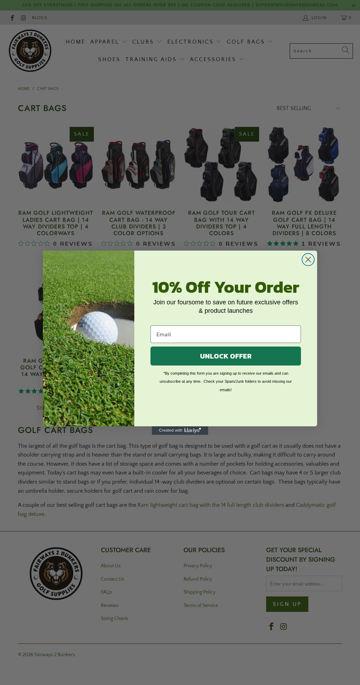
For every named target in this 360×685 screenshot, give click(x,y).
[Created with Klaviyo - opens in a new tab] (180, 430)
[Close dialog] (308, 259)
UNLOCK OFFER (226, 356)
